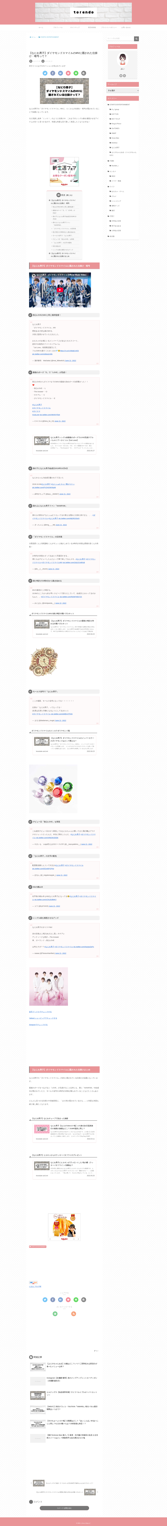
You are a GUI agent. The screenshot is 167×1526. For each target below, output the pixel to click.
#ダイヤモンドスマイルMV (51, 562)
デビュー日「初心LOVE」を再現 (63, 239)
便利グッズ (115, 205)
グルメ (114, 196)
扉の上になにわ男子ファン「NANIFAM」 (61, 224)
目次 (63, 195)
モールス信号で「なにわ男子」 (63, 235)
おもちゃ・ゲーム (118, 191)
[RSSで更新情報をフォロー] (73, 1313)
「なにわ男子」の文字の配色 (62, 242)
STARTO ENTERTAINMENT (38, 1246)
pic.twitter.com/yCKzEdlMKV (45, 900)
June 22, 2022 (60, 603)
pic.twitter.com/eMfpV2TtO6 (61, 714)
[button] (136, 38)
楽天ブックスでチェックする (40, 1012)
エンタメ (113, 171)
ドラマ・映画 (116, 181)
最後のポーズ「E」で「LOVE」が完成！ (64, 212)
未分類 (112, 236)
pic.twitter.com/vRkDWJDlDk (47, 838)
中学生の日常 (116, 221)
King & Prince (116, 123)
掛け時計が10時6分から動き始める (64, 232)
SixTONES (115, 128)
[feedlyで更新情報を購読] (55, 1313)
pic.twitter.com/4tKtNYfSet (50, 415)
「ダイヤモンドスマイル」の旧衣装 (64, 228)
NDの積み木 (57, 246)
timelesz (114, 143)
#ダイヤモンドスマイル (41, 408)
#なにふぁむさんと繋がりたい (63, 484)
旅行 (113, 210)
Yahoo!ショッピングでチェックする (43, 1018)
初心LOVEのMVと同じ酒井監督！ (64, 207)
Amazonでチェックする (38, 1025)
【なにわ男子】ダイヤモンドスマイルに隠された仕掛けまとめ (63, 254)
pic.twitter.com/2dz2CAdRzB (74, 562)
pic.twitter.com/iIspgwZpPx (83, 947)
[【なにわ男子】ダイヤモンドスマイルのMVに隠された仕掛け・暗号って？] (60, 73)
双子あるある (116, 226)
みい (123, 69)
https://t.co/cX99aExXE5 (69, 351)
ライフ (112, 186)
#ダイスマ (36, 411)
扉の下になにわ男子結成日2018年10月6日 (64, 218)
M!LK (113, 176)
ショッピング (116, 201)
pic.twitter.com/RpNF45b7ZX (71, 597)
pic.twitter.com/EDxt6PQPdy (43, 869)
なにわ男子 (115, 147)
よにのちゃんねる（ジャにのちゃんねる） (123, 153)
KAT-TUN (115, 114)
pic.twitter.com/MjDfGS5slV (69, 518)
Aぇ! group (115, 109)
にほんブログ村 (35, 1286)
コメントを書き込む (64, 1508)
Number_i (115, 165)
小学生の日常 (116, 230)
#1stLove (35, 415)
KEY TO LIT (116, 119)
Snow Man (115, 138)
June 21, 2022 (70, 361)
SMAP (114, 133)
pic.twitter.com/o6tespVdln (42, 354)
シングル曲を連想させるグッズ (63, 250)
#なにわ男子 (37, 405)
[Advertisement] (64, 44)
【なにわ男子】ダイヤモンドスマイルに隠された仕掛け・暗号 (63, 201)
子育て (112, 216)
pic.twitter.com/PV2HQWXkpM (44, 487)
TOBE (112, 161)
